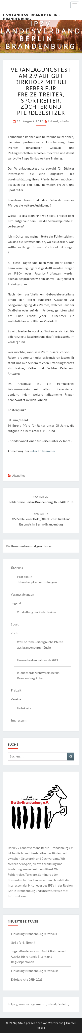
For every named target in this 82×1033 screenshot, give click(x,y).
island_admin (58, 121)
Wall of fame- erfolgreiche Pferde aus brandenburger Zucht (40, 644)
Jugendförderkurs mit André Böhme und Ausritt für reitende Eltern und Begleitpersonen (38, 956)
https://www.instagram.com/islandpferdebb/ (38, 1004)
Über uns (17, 568)
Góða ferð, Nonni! (23, 942)
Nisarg (41, 1027)
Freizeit (16, 690)
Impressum (18, 720)
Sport (15, 624)
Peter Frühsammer (42, 451)
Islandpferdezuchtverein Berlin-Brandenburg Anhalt (39, 675)
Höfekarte (24, 708)
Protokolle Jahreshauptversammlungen (37, 579)
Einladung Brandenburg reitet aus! (34, 971)
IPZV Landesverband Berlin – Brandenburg (32, 16)
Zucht (15, 633)
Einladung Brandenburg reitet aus (34, 934)
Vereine (16, 699)
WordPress (55, 1023)
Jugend (16, 603)
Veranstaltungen (22, 594)
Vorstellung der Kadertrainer (36, 612)
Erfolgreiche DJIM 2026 (26, 979)
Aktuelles (18, 475)
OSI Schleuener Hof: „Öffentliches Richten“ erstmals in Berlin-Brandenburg (41, 519)
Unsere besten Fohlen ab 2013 (37, 660)
